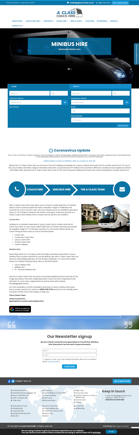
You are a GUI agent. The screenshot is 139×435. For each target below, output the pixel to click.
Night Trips (80, 390)
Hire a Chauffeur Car (21, 395)
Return (76, 86)
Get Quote (123, 125)
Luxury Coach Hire (22, 239)
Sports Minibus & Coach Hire (55, 393)
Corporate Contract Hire (53, 411)
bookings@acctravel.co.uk (81, 3)
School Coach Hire (22, 242)
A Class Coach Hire (122, 426)
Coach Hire (35, 189)
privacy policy (54, 361)
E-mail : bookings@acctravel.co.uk (118, 396)
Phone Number (76, 116)
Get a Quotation (122, 381)
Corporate (48, 21)
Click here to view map (114, 399)
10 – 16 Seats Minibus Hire (25, 269)
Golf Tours (48, 398)
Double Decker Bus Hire (21, 413)
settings (97, 433)
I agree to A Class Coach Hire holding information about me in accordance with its (69, 360)
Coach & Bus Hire (33, 21)
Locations (89, 21)
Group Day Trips (82, 393)
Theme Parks (81, 400)
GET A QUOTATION (120, 3)
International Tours (20, 406)
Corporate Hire (18, 411)
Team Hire (17, 400)
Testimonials (102, 21)
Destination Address (79, 98)
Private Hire (17, 21)
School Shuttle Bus (20, 390)
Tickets (78, 402)
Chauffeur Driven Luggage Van (24, 393)
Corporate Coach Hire (24, 237)
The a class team (92, 189)
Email (73, 107)
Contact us (17, 26)
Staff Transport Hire (20, 398)
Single (14, 86)
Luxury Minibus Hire (23, 265)
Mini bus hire (62, 189)
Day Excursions (49, 400)
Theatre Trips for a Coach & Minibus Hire (86, 396)
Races (46, 416)
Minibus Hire (20, 267)
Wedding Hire (18, 408)
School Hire (61, 21)
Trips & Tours (76, 21)
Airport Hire (48, 413)
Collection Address (16, 98)
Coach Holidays (21, 244)
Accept (111, 432)
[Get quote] (136, 54)
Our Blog (114, 21)
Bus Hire (16, 416)
